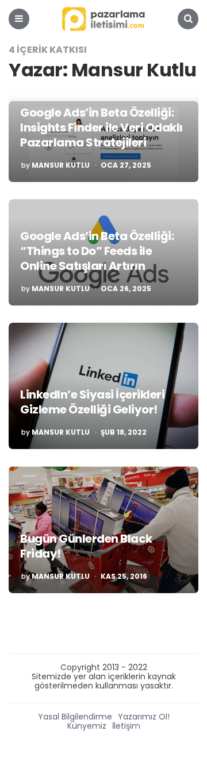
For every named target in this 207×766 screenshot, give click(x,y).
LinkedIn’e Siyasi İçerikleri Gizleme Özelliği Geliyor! (92, 401)
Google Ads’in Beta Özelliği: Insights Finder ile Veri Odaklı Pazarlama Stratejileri (101, 127)
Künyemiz (86, 726)
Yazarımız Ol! (144, 716)
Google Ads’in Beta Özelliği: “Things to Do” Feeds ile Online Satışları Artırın (97, 251)
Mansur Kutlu (61, 165)
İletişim (126, 726)
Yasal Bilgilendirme (75, 716)
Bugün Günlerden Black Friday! (86, 546)
